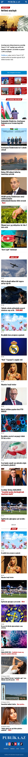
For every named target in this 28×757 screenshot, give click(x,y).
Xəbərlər (12, 748)
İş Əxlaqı (22, 748)
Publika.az (4, 55)
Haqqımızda (6, 748)
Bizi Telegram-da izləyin (14, 72)
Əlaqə (17, 748)
